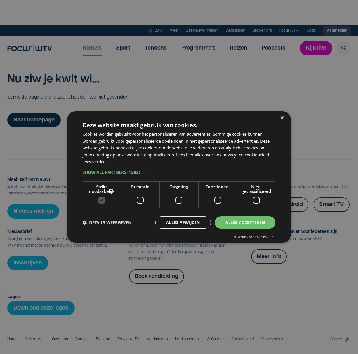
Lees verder (94, 162)
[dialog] (179, 177)
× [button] (282, 118)
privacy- (230, 155)
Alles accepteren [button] (245, 222)
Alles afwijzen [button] (183, 222)
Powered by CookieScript (254, 237)
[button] (179, 172)
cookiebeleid (257, 155)
